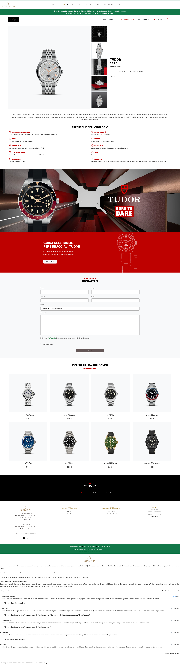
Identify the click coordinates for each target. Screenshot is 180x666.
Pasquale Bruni (111, 513)
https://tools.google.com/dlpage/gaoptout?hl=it (77, 615)
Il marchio (70, 493)
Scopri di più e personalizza (10, 591)
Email (93, 296)
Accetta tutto (175, 591)
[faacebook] (25, 538)
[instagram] (27, 538)
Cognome (94, 288)
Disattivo (177, 608)
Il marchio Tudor (107, 19)
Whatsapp (26, 519)
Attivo (178, 596)
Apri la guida (50, 262)
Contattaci (161, 19)
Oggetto (42, 304)
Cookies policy (89, 547)
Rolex (69, 511)
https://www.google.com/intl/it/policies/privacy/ (35, 615)
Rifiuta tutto (166, 591)
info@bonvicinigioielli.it (27, 533)
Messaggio (43, 313)
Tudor (68, 513)
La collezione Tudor (125, 19)
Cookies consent (104, 547)
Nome (42, 288)
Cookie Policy (29, 663)
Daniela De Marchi (111, 516)
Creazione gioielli (154, 514)
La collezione (82, 493)
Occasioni (154, 516)
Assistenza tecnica (154, 512)
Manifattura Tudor (145, 19)
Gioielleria (154, 509)
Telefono (42, 296)
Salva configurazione (172, 653)
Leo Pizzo (111, 511)
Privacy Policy (75, 547)
